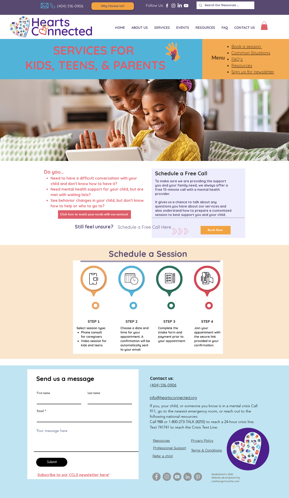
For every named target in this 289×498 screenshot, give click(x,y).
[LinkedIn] (179, 5)
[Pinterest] (198, 477)
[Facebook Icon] (156, 477)
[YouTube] (177, 477)
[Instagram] (173, 5)
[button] (264, 25)
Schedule (129, 253)
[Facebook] (167, 5)
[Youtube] (186, 5)
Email (40, 410)
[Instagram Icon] (167, 477)
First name (43, 392)
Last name (94, 392)
